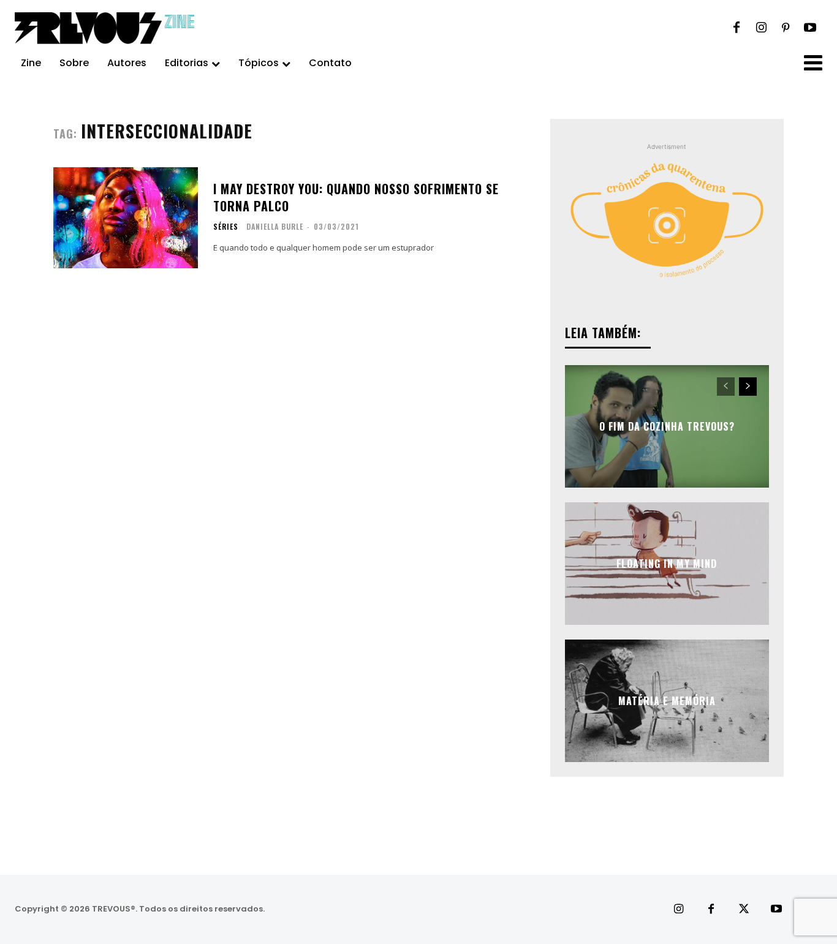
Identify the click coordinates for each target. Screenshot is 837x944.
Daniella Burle (274, 226)
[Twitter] (743, 909)
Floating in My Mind (666, 563)
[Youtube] (810, 28)
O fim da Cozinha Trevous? (667, 426)
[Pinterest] (785, 28)
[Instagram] (761, 28)
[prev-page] (726, 386)
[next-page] (748, 386)
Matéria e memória (667, 700)
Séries (225, 226)
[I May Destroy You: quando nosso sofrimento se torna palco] (125, 217)
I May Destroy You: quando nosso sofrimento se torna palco (356, 197)
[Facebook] (736, 28)
